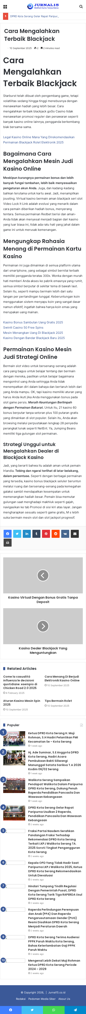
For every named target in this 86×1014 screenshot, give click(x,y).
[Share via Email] (75, 534)
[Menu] (5, 7)
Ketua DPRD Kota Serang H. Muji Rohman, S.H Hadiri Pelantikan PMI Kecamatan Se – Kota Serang (53, 737)
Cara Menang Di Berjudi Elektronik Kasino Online (62, 678)
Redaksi (21, 998)
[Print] (8, 543)
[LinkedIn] (27, 534)
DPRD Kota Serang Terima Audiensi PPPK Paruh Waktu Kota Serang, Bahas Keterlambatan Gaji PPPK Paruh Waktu (53, 943)
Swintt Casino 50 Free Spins (23, 327)
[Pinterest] (46, 534)
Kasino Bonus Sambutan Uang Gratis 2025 (33, 322)
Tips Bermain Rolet (58, 701)
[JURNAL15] (43, 6)
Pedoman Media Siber (42, 998)
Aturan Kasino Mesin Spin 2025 (21, 703)
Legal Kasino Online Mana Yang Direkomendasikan (39, 137)
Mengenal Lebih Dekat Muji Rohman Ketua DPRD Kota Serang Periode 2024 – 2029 (54, 965)
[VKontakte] (65, 534)
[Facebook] (8, 534)
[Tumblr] (36, 534)
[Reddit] (56, 534)
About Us (64, 998)
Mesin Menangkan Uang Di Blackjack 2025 (33, 333)
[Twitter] (17, 534)
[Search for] (81, 7)
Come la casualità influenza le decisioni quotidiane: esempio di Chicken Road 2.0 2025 (20, 682)
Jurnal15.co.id (56, 992)
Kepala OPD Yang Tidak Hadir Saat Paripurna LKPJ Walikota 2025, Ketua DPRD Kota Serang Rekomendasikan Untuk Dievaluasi (55, 869)
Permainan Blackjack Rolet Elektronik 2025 (33, 142)
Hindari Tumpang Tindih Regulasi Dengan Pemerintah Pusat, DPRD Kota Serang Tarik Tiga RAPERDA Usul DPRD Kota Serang (55, 892)
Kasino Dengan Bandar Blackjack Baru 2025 (34, 338)
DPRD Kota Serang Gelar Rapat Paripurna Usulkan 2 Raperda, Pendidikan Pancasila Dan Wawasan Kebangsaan (55, 814)
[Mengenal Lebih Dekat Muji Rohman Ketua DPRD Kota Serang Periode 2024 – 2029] (14, 966)
